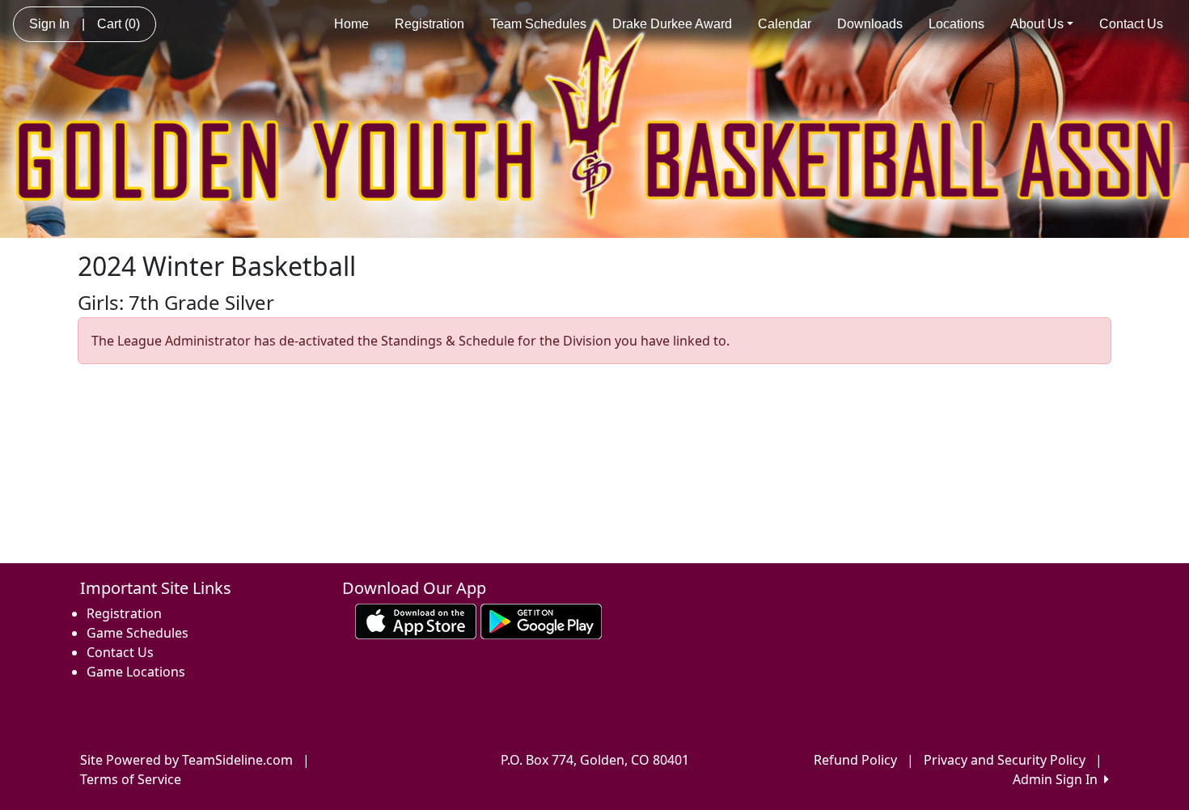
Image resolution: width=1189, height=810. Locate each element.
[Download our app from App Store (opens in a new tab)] (415, 620)
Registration (429, 24)
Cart (118, 24)
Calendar (784, 24)
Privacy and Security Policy (1004, 760)
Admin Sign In (1058, 779)
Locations (956, 24)
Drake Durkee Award (672, 24)
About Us (1037, 24)
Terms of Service (130, 779)
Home (351, 24)
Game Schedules (137, 633)
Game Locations (136, 672)
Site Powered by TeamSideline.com (186, 760)
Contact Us (1131, 24)
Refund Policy (855, 760)
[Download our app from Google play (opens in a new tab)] (541, 620)
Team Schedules (538, 24)
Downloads (870, 24)
